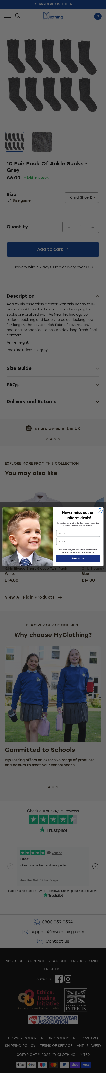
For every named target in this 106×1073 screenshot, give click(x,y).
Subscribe (78, 558)
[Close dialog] (100, 510)
